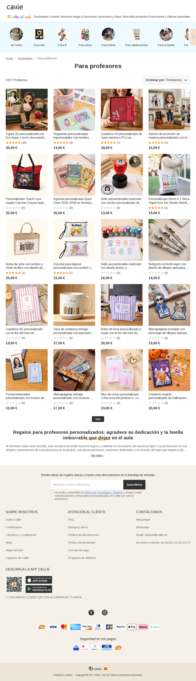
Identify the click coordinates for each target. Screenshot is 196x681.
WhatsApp (142, 527)
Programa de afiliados (82, 557)
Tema (125, 16)
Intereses (66, 16)
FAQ (71, 519)
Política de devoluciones (83, 534)
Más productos (139, 16)
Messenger (143, 519)
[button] (193, 37)
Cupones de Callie (17, 557)
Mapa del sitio (14, 550)
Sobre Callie (13, 519)
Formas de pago (78, 550)
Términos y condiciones (21, 534)
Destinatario (41, 16)
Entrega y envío (78, 527)
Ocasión (55, 16)
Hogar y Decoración (85, 16)
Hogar (9, 58)
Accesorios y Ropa (109, 16)
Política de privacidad (81, 542)
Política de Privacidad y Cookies (103, 492)
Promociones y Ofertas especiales (169, 16)
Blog (9, 542)
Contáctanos (14, 527)
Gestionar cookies (62, 675)
